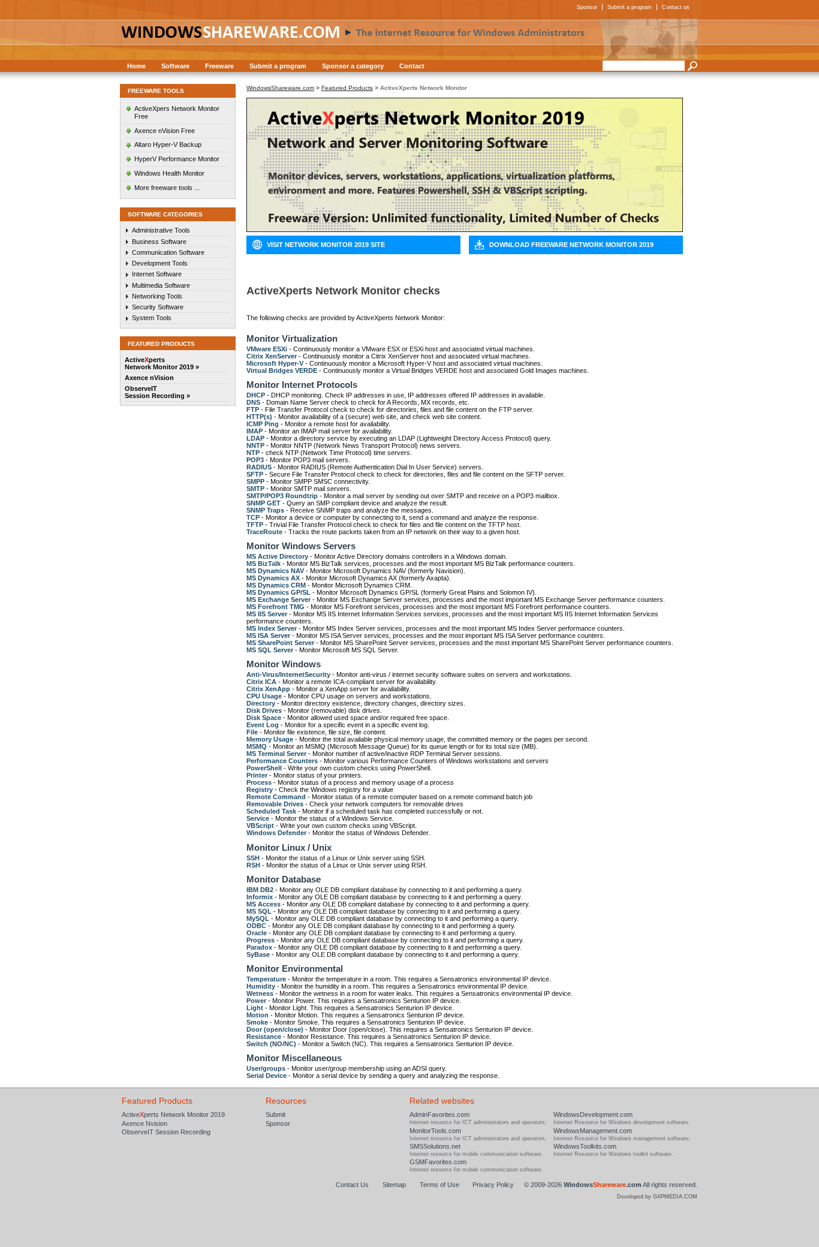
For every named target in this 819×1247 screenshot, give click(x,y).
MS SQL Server (269, 649)
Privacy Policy (493, 1184)
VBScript (260, 825)
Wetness (259, 993)
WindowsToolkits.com (584, 1146)
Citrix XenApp (268, 688)
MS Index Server (271, 628)
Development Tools (160, 263)
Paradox (259, 947)
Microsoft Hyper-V (274, 363)
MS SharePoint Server (280, 642)
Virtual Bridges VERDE (281, 370)
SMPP (255, 481)
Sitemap (394, 1184)
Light (254, 1007)
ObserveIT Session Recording (166, 1131)
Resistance (263, 1036)
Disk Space (263, 717)
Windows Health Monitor (169, 173)
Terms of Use (439, 1184)
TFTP (254, 524)
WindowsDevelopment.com (593, 1114)
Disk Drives (264, 710)
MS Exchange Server (278, 599)
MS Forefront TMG (275, 606)
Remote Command (276, 796)
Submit (275, 1114)
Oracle (256, 932)
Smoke (257, 1022)
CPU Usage (264, 696)
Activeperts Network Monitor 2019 (173, 1114)
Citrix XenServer (271, 356)
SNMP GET (263, 503)
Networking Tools (157, 296)
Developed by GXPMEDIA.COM (657, 1197)
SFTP (254, 474)
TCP (253, 517)
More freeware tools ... (167, 187)
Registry (259, 789)
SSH (253, 858)
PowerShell (264, 768)
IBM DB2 (259, 889)
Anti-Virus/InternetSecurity (288, 674)
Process (259, 782)
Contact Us (352, 1184)
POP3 (255, 459)
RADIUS (259, 467)
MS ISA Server (268, 635)
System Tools (151, 317)
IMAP (254, 431)
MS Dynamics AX (273, 578)
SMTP (255, 488)
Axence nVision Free (164, 130)
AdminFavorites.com (439, 1114)
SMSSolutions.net (435, 1146)
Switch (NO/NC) (271, 1043)
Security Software (157, 307)
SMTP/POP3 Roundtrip (282, 495)
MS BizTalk (263, 563)
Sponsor (587, 7)
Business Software (159, 241)
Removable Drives (274, 804)
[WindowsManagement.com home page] (409, 39)
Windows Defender (276, 832)
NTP (253, 452)
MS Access (263, 904)
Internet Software (157, 274)
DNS (253, 402)
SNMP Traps (265, 510)
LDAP (255, 438)
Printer (256, 775)
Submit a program (629, 7)
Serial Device (266, 1075)
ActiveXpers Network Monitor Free (176, 112)
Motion (257, 1015)
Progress (260, 940)
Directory (260, 703)
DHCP (255, 395)
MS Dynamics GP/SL (278, 592)
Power (256, 1000)
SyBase (258, 954)
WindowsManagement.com (592, 1130)
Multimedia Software (161, 285)
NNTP (255, 445)
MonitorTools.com (435, 1130)
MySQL (257, 918)
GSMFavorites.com (438, 1161)
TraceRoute (264, 531)
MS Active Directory (277, 556)
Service (257, 818)
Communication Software (168, 252)
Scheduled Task (271, 811)
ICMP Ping (262, 423)
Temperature (266, 979)
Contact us (675, 7)
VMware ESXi (266, 349)
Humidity (260, 986)
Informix (259, 896)
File (252, 732)
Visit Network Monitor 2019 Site (326, 244)
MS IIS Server (266, 614)
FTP (252, 409)
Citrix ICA (261, 681)
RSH (253, 865)
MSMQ (256, 746)
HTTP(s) (259, 416)
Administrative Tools (161, 230)
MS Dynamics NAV (275, 570)
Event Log (262, 724)
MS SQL (259, 911)
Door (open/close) (274, 1029)
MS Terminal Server (276, 753)
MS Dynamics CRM (276, 585)
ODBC (256, 925)
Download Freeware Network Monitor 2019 (571, 244)
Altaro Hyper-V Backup (167, 144)
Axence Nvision (144, 1123)
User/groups (265, 1068)
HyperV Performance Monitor (176, 158)
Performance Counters (282, 760)
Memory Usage (269, 739)
